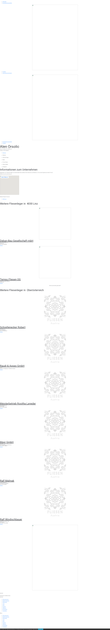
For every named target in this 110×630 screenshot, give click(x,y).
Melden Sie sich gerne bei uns (6, 173)
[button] (1, 245)
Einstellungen (40, 629)
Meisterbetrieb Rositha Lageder (18, 403)
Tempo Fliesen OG (10, 279)
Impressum (2, 591)
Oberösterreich (6, 599)
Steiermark (5, 602)
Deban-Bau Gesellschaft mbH (16, 240)
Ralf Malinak (7, 480)
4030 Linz (4, 199)
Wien (4, 605)
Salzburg (4, 607)
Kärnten (4, 606)
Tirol (3, 603)
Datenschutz (7, 591)
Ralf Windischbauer (11, 519)
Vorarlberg (5, 610)
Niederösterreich (6, 600)
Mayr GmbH (7, 442)
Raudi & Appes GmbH (12, 365)
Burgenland (5, 609)
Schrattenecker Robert (12, 327)
